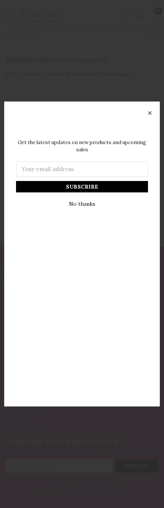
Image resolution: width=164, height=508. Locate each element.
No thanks (82, 203)
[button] (150, 113)
